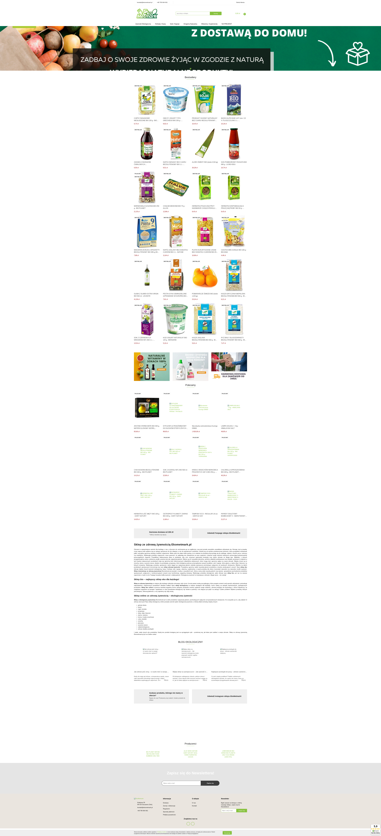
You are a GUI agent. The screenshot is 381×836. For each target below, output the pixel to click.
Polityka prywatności (169, 814)
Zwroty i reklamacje (169, 806)
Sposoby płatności (168, 812)
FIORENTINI (193, 755)
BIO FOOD (155, 754)
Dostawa (165, 803)
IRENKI (232, 755)
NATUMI (194, 751)
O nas (194, 803)
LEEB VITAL (228, 757)
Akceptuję (227, 833)
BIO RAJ (149, 754)
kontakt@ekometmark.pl (145, 807)
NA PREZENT (227, 24)
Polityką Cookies (161, 832)
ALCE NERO (188, 751)
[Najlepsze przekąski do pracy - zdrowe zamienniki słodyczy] (229, 659)
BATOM (157, 752)
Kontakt (194, 806)
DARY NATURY (189, 753)
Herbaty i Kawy (160, 24)
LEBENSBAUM (226, 751)
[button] (167, 798)
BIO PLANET (150, 752)
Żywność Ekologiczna (143, 24)
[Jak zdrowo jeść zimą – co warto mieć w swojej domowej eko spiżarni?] (152, 659)
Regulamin (166, 809)
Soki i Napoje (175, 24)
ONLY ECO (225, 755)
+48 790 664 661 (142, 810)
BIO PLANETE (230, 753)
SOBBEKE (149, 756)
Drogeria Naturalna (191, 24)
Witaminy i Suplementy (209, 24)
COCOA (190, 757)
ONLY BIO (156, 756)
